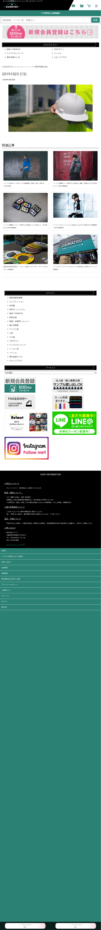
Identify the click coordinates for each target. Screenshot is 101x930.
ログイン (4, 601)
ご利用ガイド (6, 590)
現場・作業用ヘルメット (19, 321)
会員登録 (4, 567)
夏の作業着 (14, 325)
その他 (12, 337)
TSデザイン (59, 49)
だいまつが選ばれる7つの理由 (12, 556)
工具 (11, 333)
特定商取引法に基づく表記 (10, 579)
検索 (95, 20)
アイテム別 (14, 329)
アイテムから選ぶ (26, 926)
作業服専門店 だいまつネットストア (17, 67)
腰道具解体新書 (15, 298)
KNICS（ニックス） (17, 309)
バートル (57, 53)
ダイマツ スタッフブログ (14, 545)
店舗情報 (4, 573)
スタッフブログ (60, 57)
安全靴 (12, 305)
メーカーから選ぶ (77, 926)
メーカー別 (14, 349)
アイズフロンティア (15, 53)
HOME (3, 551)
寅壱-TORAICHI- (14, 49)
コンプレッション (16, 302)
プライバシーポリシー (9, 584)
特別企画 (13, 317)
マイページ (5, 596)
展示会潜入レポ (13, 57)
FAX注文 (4, 607)
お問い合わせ (6, 562)
